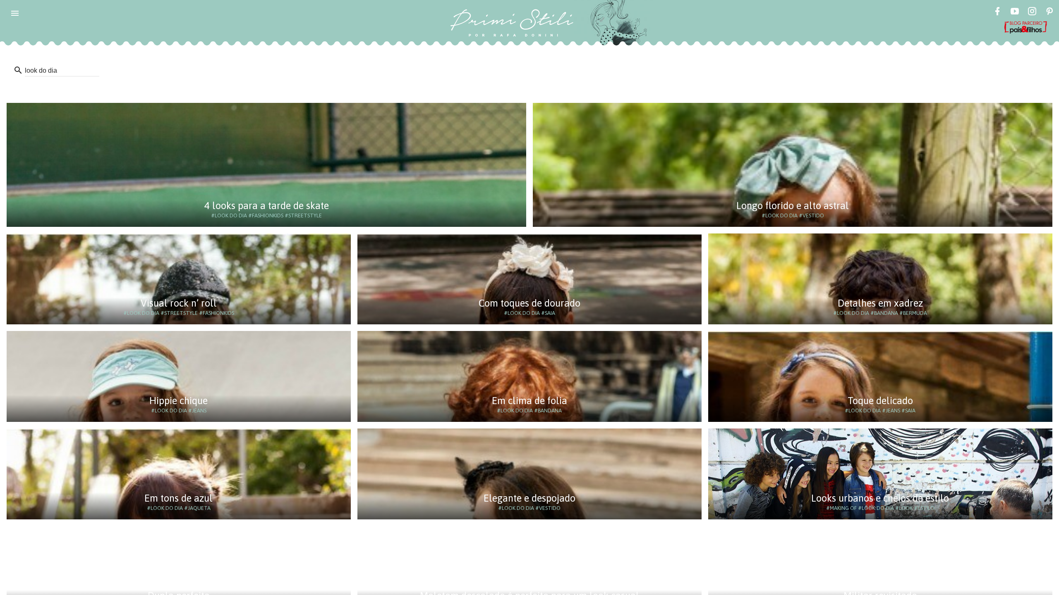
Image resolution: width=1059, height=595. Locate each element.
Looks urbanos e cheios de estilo (880, 498)
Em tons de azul (178, 498)
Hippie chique (178, 400)
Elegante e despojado (529, 498)
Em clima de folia (529, 400)
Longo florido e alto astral (792, 205)
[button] (15, 13)
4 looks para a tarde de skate (266, 205)
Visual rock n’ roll (179, 303)
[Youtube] (1014, 12)
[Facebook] (997, 12)
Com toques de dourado (529, 303)
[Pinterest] (1049, 12)
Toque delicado (880, 400)
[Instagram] (1032, 12)
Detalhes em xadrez (880, 303)
